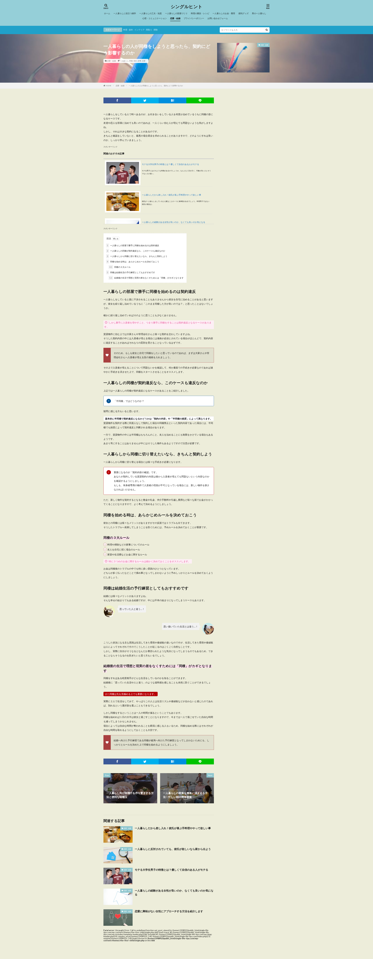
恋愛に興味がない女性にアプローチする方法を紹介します (169, 911)
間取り (149, 29)
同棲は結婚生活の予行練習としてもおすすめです (131, 272)
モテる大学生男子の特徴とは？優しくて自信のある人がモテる (170, 164)
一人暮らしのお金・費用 (224, 13)
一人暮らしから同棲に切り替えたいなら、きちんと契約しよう (137, 256)
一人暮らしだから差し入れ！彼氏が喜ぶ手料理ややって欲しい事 (171, 195)
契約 (135, 61)
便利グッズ (243, 13)
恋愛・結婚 (175, 18)
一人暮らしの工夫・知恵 (150, 13)
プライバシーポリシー (194, 18)
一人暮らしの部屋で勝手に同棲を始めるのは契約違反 (133, 245)
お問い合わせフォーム (217, 18)
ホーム (107, 13)
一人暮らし (124, 61)
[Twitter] (145, 100)
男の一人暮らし (259, 13)
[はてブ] (172, 100)
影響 (139, 61)
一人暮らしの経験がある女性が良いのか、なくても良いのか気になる (173, 222)
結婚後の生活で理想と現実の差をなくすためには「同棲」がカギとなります (146, 278)
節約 (131, 29)
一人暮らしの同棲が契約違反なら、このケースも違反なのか (136, 251)
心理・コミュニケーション (154, 18)
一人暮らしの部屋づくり (176, 13)
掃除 (156, 29)
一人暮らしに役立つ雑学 (125, 13)
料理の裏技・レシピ (200, 13)
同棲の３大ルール (120, 267)
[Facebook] (117, 100)
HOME (108, 86)
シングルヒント (186, 6)
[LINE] (200, 100)
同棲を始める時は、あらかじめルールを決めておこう (133, 261)
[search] (267, 30)
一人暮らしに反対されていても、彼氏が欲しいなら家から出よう (173, 849)
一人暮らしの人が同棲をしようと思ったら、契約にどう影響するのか (156, 86)
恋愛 (143, 61)
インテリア (139, 29)
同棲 (131, 61)
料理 (125, 29)
